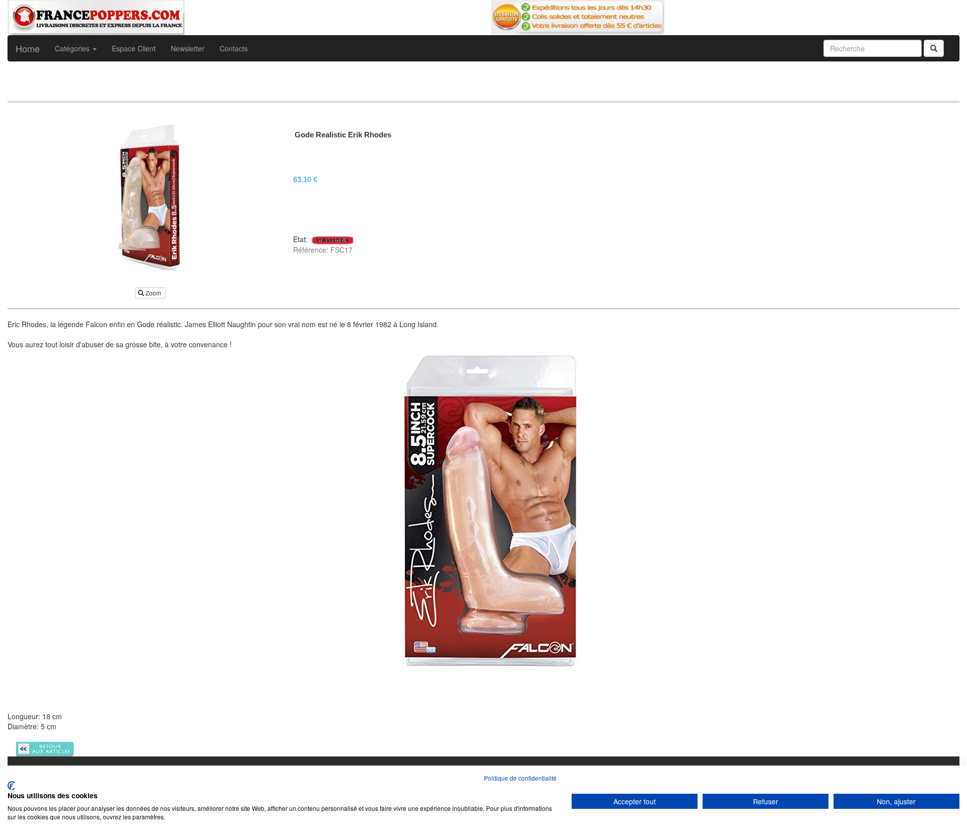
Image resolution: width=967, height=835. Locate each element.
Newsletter (187, 48)
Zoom (153, 292)
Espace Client (134, 48)
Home (28, 48)
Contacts (234, 48)
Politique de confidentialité (520, 778)
